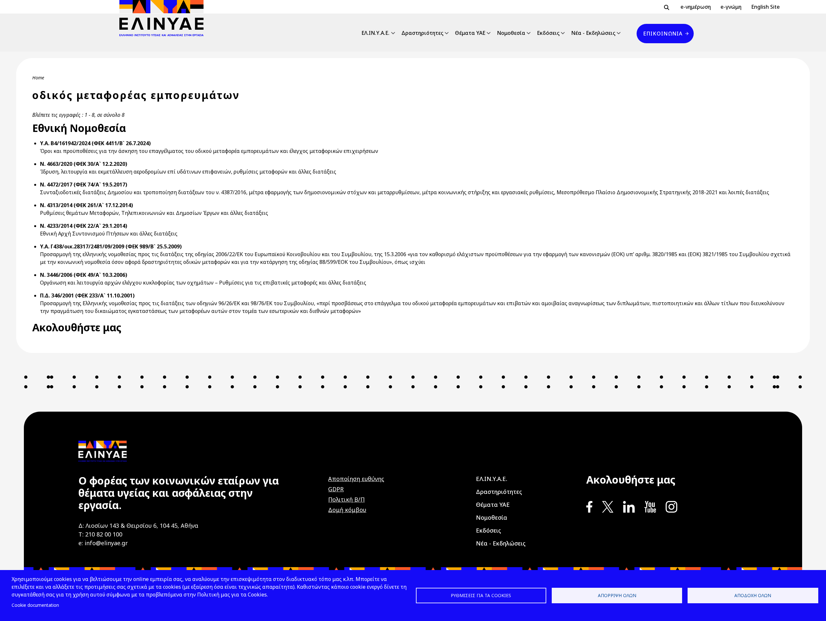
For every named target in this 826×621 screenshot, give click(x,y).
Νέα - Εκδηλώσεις (593, 32)
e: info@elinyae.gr (103, 543)
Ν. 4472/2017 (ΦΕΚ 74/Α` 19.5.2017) (83, 184)
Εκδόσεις (548, 32)
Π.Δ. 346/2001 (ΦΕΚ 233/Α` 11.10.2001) (87, 295)
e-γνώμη (730, 6)
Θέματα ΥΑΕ (470, 32)
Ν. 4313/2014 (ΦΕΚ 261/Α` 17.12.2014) (86, 205)
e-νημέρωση (695, 6)
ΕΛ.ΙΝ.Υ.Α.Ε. (375, 32)
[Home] (164, 18)
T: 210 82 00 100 (100, 534)
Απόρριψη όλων (617, 595)
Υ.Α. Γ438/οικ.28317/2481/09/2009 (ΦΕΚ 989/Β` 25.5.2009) (111, 246)
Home (38, 78)
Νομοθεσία (511, 32)
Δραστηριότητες (422, 32)
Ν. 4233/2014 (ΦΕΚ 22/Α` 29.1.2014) (83, 225)
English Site (765, 6)
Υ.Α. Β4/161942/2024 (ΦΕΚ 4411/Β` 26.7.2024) (95, 143)
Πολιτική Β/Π (346, 499)
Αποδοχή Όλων (752, 595)
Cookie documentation (35, 605)
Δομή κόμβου (347, 510)
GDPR (336, 489)
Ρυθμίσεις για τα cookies (481, 595)
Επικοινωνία (662, 33)
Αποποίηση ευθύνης (356, 479)
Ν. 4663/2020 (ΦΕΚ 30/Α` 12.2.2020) (83, 163)
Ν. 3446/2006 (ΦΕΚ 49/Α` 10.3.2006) (83, 274)
